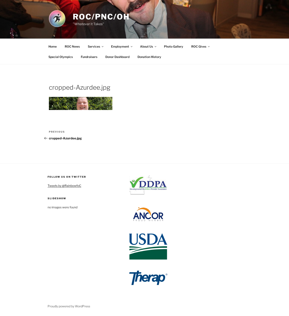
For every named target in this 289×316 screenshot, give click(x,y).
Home (52, 46)
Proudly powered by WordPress (69, 306)
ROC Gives (198, 46)
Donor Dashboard (117, 57)
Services (94, 46)
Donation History (149, 57)
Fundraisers (89, 57)
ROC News (72, 46)
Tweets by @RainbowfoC (64, 185)
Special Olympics (60, 57)
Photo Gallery (173, 46)
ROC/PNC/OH (101, 16)
